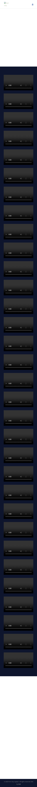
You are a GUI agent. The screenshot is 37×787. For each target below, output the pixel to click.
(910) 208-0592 (9, 695)
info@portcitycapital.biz (12, 702)
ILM (19, 784)
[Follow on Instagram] (9, 709)
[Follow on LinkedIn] (5, 709)
